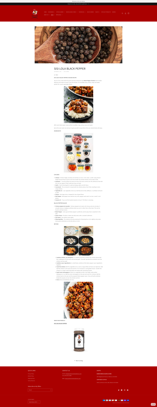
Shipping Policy (31, 378)
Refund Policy (31, 376)
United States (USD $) (33, 402)
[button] (122, 13)
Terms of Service (31, 380)
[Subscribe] (50, 390)
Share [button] (57, 74)
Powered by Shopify (126, 402)
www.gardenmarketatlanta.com (73, 378)
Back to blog (79, 360)
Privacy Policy (31, 373)
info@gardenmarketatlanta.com (74, 373)
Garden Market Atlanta (118, 402)
